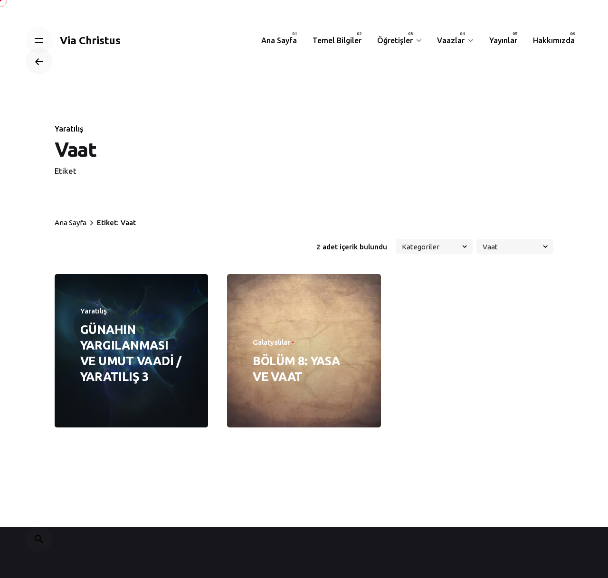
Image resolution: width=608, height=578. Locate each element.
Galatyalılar (271, 342)
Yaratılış (69, 128)
